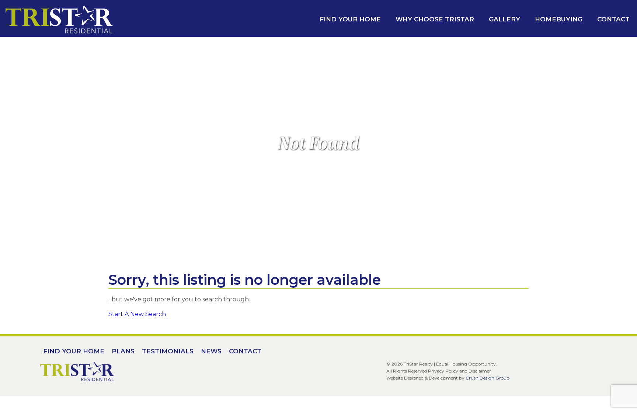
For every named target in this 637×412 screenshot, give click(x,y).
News (211, 351)
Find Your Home (350, 19)
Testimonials (168, 351)
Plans (123, 351)
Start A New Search (137, 314)
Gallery (504, 19)
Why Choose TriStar (435, 19)
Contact (613, 19)
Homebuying (558, 19)
